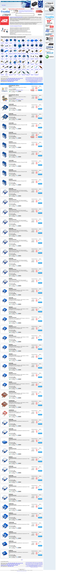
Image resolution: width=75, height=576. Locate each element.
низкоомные (8, 80)
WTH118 (23, 69)
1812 (20, 78)
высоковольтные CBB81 (35, 563)
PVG (28, 53)
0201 (8, 78)
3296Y (32, 43)
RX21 (32, 69)
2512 (19, 79)
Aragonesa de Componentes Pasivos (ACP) (16, 17)
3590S (15, 64)
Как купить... (4, 5)
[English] (3, 9)
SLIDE (36, 64)
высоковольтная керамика (29, 77)
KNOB (41, 64)
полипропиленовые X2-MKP (29, 563)
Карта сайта (19, 1)
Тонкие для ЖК (35, 81)
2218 (28, 64)
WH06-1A (11, 53)
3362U (32, 48)
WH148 (2, 64)
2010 (17, 79)
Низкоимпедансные (39, 81)
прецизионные (3, 80)
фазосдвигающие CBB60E (31, 79)
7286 (24, 64)
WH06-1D (19, 53)
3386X (2, 53)
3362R (23, 48)
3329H (11, 48)
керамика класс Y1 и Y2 (35, 77)
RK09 (6, 64)
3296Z (36, 43)
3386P (41, 48)
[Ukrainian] (5, 9)
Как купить (24, 1)
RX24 (41, 53)
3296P (19, 43)
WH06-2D (23, 53)
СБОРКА (2, 74)
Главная (3, 1)
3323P (6, 48)
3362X (36, 48)
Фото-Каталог (11, 1)
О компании (7, 1)
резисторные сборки (14, 80)
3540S (11, 64)
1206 (16, 78)
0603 (12, 78)
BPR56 (28, 69)
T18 (6, 53)
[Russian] (4, 9)
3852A (19, 64)
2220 (22, 78)
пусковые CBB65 (36, 79)
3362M (15, 48)
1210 (18, 78)
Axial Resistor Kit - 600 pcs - (19, 90)
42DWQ (19, 69)
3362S (28, 48)
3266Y (15, 43)
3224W (2, 43)
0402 (10, 78)
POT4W (32, 64)
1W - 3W (40, 69)
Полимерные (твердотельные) (29, 81)
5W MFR (36, 69)
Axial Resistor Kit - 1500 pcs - (19, 99)
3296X (28, 43)
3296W (23, 43)
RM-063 (32, 53)
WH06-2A (15, 53)
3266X (11, 43)
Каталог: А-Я (15, 1)
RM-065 (36, 53)
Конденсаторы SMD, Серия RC (34, 82)
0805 (14, 78)
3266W (6, 43)
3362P (19, 48)
